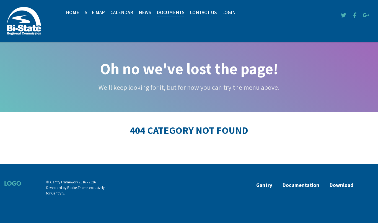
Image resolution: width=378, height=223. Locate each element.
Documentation (300, 185)
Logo (12, 183)
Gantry (264, 185)
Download (341, 185)
